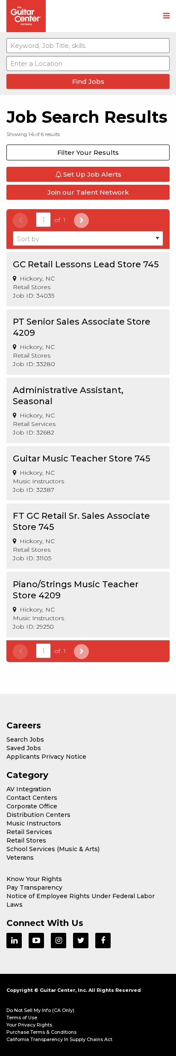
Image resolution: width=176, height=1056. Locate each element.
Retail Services (29, 832)
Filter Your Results (88, 152)
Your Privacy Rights (29, 1025)
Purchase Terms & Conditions (41, 1032)
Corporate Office (31, 806)
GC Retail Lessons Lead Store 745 (86, 264)
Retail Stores (26, 840)
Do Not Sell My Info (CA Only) (40, 1010)
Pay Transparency (34, 887)
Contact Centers (31, 798)
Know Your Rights (34, 879)
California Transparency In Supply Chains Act (59, 1039)
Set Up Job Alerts (91, 174)
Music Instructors (33, 823)
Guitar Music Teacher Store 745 (81, 458)
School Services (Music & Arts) (53, 849)
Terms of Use (21, 1018)
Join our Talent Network (88, 192)
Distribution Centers (38, 815)
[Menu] (166, 16)
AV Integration (28, 789)
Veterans (20, 857)
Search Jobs (25, 739)
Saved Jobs (23, 748)
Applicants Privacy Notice (46, 756)
